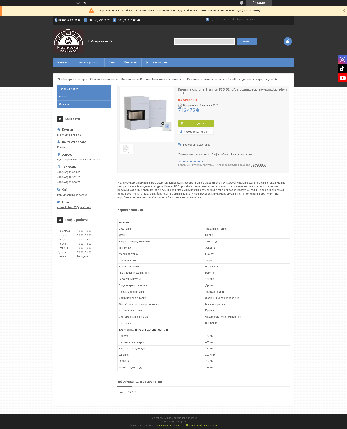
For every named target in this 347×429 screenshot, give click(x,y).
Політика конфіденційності (201, 425)
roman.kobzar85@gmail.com (74, 207)
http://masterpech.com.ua (72, 194)
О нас (112, 62)
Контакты (130, 62)
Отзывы (64, 104)
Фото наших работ (158, 62)
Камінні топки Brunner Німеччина (143, 79)
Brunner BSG (176, 79)
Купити (199, 123)
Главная (62, 62)
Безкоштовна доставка (196, 144)
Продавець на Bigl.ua (173, 421)
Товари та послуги (75, 79)
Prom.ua (192, 418)
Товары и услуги (87, 62)
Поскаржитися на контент (169, 425)
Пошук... (246, 41)
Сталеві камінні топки (104, 79)
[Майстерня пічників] (68, 41)
